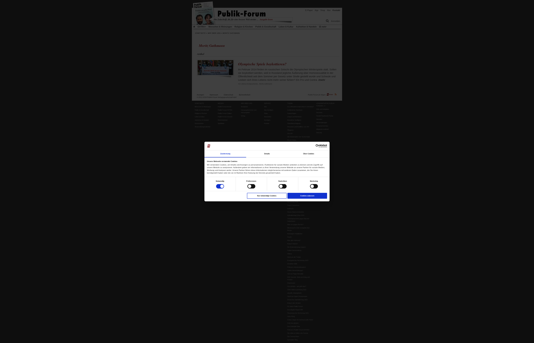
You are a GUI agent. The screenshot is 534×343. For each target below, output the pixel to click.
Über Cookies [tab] (308, 154)
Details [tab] (267, 154)
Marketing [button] (314, 181)
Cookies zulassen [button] (307, 196)
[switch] (251, 186)
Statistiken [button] (282, 181)
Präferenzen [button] (251, 181)
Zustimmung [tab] (225, 154)
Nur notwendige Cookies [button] (266, 196)
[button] (220, 181)
